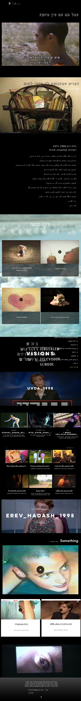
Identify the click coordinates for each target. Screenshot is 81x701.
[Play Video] (13, 420)
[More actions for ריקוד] (2, 410)
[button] (38, 262)
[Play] (9, 3)
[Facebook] (41, 697)
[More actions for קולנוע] (7, 447)
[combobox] (70, 447)
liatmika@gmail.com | (37, 690)
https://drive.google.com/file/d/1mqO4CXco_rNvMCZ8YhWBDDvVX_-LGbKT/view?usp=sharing (41, 370)
